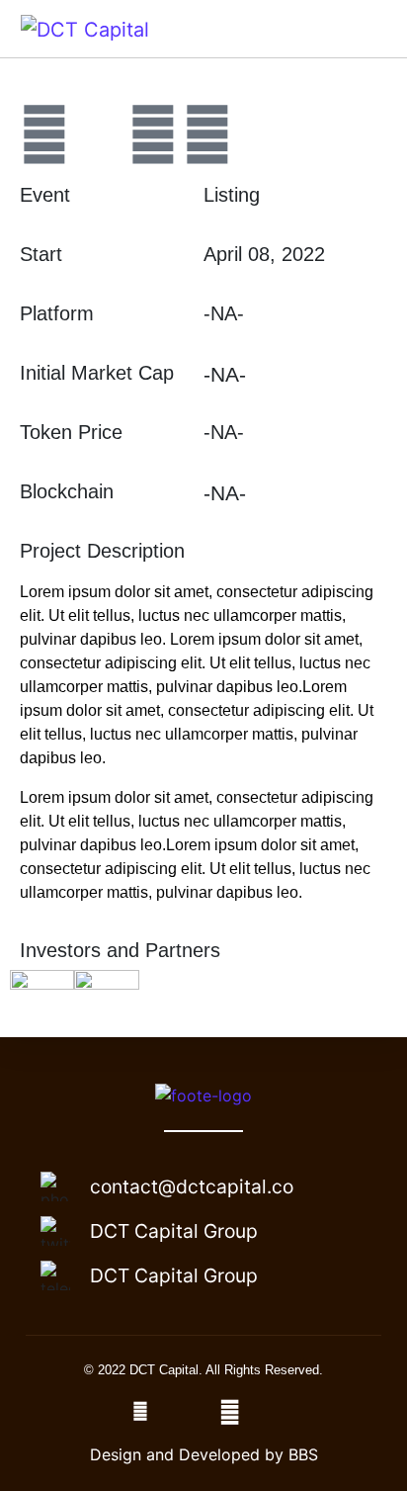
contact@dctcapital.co (191, 1186)
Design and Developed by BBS (204, 1454)
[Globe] (44, 134)
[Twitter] (153, 134)
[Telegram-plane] (98, 134)
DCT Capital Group (174, 1231)
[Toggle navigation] (364, 28)
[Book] (207, 134)
